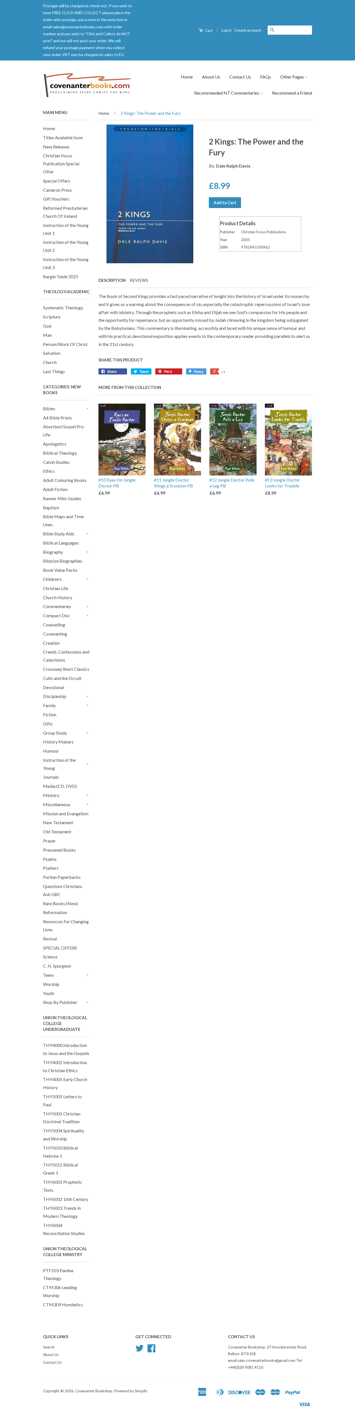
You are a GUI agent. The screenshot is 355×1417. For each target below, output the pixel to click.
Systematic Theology (63, 307)
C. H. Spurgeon (57, 965)
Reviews (139, 280)
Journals (51, 777)
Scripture (51, 316)
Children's (52, 579)
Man (47, 335)
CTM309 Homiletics (63, 1304)
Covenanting (55, 633)
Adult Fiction (55, 489)
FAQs (265, 76)
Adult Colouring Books (65, 480)
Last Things (54, 371)
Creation (51, 643)
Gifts (48, 723)
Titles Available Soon (63, 137)
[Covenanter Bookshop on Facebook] (151, 1350)
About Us (211, 76)
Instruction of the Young (59, 764)
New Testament (58, 822)
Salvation (51, 353)
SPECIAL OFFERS (60, 947)
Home (187, 76)
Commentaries (57, 606)
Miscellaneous (56, 804)
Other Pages (292, 76)
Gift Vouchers (56, 198)
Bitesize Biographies (62, 560)
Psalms (50, 859)
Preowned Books (59, 849)
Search (48, 1347)
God (47, 325)
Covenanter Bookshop (93, 1391)
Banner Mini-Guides (62, 498)
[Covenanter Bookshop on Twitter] (139, 1350)
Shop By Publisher (60, 1002)
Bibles (49, 408)
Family (49, 705)
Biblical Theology (60, 453)
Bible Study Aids (58, 533)
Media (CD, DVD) (60, 786)
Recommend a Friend (292, 92)
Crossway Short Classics (66, 669)
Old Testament (57, 831)
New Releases (56, 146)
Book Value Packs (60, 570)
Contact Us (240, 76)
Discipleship (54, 696)
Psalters (51, 868)
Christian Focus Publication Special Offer (61, 163)
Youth (48, 993)
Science (50, 956)
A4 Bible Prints (57, 417)
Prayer (49, 840)
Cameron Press (57, 190)
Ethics (49, 471)
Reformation (55, 912)
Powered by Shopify (130, 1391)
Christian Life (55, 588)
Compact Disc (56, 615)
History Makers (58, 741)
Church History (57, 597)
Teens (48, 975)
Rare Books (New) (60, 903)
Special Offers (56, 180)
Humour (51, 750)
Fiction (49, 714)
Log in (226, 30)
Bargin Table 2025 (60, 276)
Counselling (54, 624)
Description (112, 280)
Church (50, 362)
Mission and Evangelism (65, 813)
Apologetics (54, 443)
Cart (208, 30)
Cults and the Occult (62, 678)
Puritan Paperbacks (62, 877)
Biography (53, 552)
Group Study (55, 732)
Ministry (51, 795)
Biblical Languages (61, 542)
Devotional (53, 687)
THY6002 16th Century (65, 1199)
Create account (247, 30)
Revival (50, 938)
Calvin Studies (56, 462)
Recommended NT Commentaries (227, 92)
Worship (51, 984)
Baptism (51, 507)
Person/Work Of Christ (65, 344)
